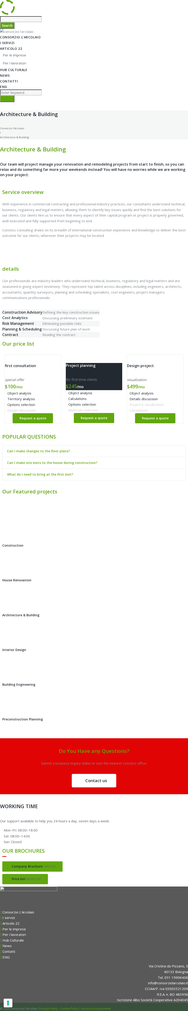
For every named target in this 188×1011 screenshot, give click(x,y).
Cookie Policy (69, 1008)
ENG (3, 87)
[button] (94, 780)
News (5, 75)
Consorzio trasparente (95, 1008)
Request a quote (32, 418)
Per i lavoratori (14, 63)
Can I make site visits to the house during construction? (52, 463)
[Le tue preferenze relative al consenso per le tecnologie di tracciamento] (8, 1003)
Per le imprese (14, 55)
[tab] (94, 451)
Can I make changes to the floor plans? (38, 451)
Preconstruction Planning (22, 719)
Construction (12, 545)
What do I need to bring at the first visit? (40, 474)
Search (7, 25)
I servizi (7, 43)
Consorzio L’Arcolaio (20, 37)
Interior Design (14, 650)
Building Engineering (18, 684)
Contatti (9, 81)
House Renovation (16, 580)
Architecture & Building (20, 615)
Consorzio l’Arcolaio (12, 128)
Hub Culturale (13, 70)
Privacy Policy (48, 1008)
